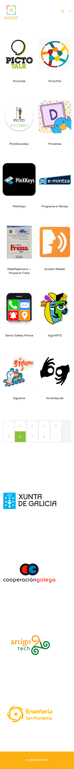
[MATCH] (11, 11)
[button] (62, 11)
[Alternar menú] (69, 11)
